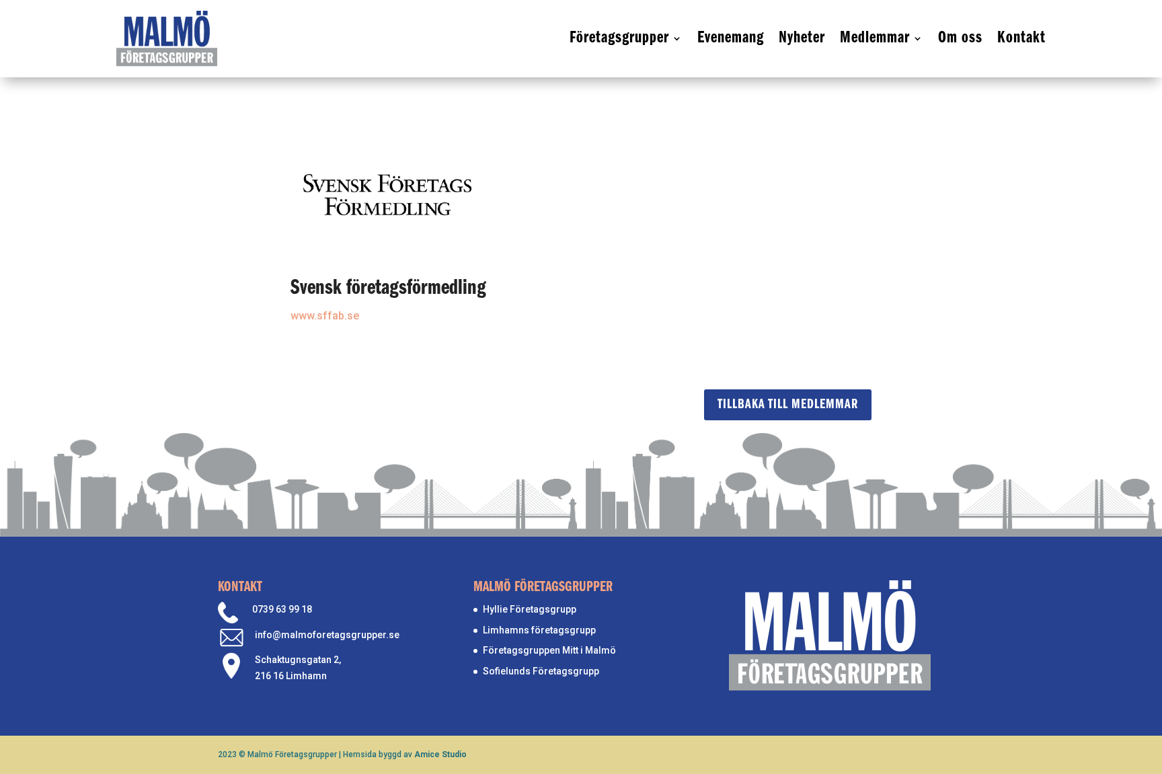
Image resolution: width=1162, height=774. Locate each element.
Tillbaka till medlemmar (788, 404)
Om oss (960, 38)
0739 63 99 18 (282, 609)
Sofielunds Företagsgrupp (541, 671)
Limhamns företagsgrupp (539, 630)
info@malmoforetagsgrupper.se (327, 634)
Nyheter (802, 38)
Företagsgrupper (619, 38)
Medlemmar (875, 38)
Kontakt (1021, 38)
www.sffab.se (324, 315)
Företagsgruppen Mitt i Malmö (549, 650)
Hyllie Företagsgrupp (529, 609)
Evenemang (730, 38)
